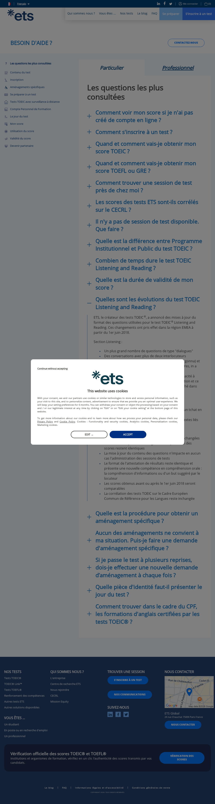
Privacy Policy (45, 421)
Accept (128, 434)
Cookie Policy (67, 421)
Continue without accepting (52, 368)
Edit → (89, 434)
